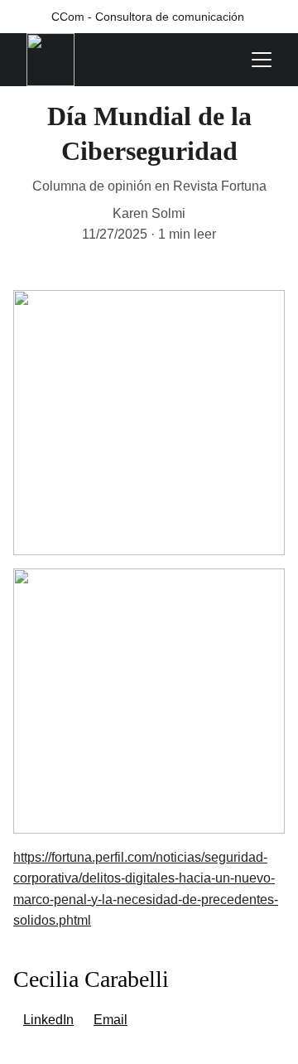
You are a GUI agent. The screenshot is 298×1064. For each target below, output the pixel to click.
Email (110, 1020)
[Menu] (262, 59)
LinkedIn (48, 1020)
